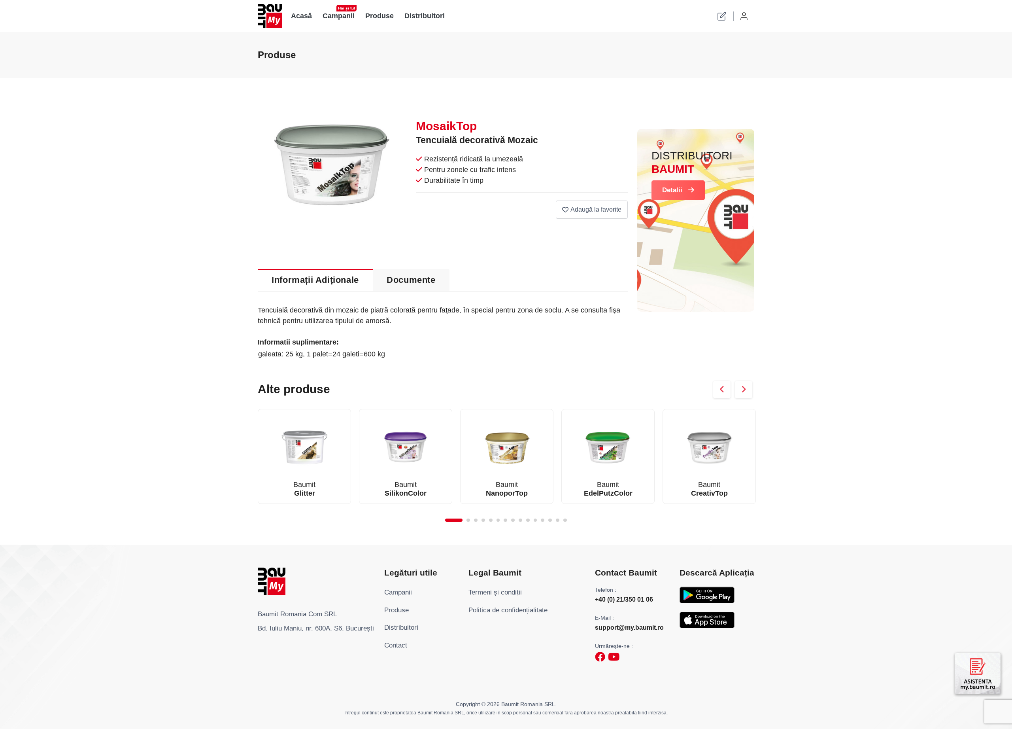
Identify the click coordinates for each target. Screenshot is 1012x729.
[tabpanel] (304, 456)
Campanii (339, 14)
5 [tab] (491, 520)
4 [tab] (483, 520)
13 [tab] (550, 520)
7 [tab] (505, 520)
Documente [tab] (411, 280)
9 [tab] (520, 520)
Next (743, 389)
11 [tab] (535, 520)
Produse (380, 16)
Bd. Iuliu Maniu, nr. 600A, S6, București (316, 628)
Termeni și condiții (495, 592)
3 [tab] (476, 520)
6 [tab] (498, 520)
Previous (722, 389)
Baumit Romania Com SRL (297, 614)
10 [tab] (528, 520)
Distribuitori (425, 16)
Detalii (672, 190)
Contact (395, 645)
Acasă (301, 16)
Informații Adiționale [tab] (315, 280)
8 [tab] (513, 520)
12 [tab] (542, 520)
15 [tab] (565, 520)
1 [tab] (454, 520)
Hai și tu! (346, 8)
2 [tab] (468, 520)
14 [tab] (557, 520)
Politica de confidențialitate (508, 610)
